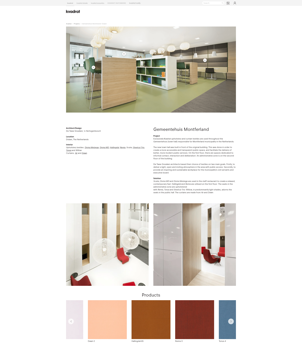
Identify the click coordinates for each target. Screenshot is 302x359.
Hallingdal (114, 147)
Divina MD (104, 147)
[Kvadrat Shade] (82, 3)
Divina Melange (92, 147)
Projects (77, 24)
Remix (122, 147)
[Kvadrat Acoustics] (97, 3)
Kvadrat (69, 24)
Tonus (68, 150)
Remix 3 (178, 341)
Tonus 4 (222, 341)
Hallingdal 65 (137, 341)
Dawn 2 (91, 341)
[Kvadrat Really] (135, 3)
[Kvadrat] (70, 3)
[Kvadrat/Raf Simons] (117, 3)
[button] (93, 67)
